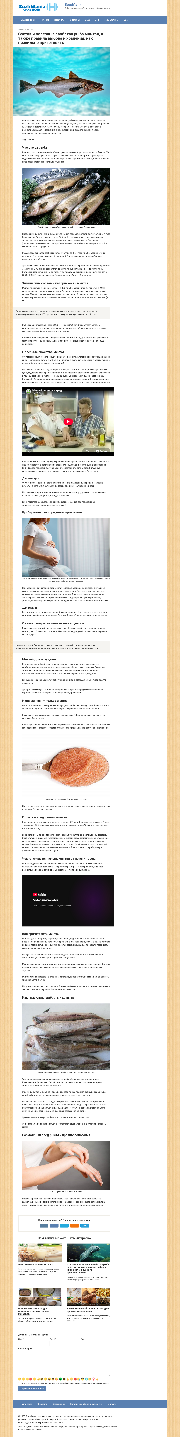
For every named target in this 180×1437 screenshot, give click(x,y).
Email (53, 1339)
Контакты (111, 1404)
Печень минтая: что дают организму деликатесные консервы (34, 1311)
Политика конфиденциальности (86, 1404)
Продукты (59, 20)
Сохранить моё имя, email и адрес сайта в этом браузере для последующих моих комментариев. (65, 1383)
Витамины (75, 20)
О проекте (42, 1404)
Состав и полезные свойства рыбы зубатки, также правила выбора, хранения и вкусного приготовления (88, 1268)
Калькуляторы (111, 20)
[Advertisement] (142, 73)
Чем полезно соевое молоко (35, 1264)
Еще (126, 20)
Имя (21, 1339)
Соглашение (59, 1404)
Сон (97, 20)
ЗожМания (74, 4)
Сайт (83, 1339)
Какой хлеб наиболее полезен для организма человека (88, 1310)
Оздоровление (28, 20)
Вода (87, 20)
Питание (45, 20)
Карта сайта (26, 1404)
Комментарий (25, 1348)
